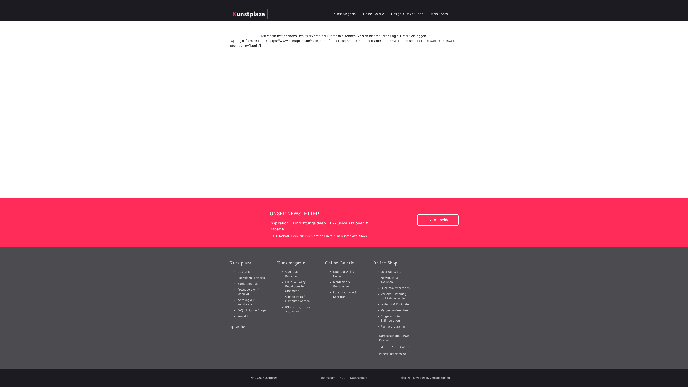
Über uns (243, 271)
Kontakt (242, 316)
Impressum (328, 377)
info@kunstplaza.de (392, 354)
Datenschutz (358, 377)
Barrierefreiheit (247, 283)
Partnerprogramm (393, 326)
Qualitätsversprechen (395, 288)
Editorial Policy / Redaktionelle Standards (296, 286)
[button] (455, 14)
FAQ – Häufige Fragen (252, 310)
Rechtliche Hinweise (251, 278)
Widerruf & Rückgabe (395, 304)
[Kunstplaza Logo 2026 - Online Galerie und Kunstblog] (248, 14)
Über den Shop (391, 271)
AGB (343, 377)
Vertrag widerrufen (394, 310)
